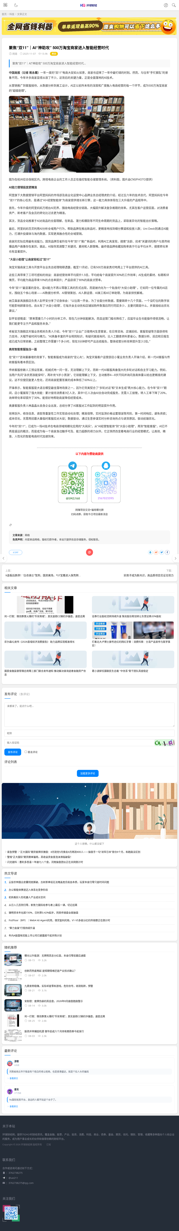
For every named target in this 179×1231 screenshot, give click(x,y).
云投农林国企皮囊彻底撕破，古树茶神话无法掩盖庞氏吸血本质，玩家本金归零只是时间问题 (59, 882)
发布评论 (13, 752)
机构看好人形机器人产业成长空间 (27, 897)
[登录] (166, 5)
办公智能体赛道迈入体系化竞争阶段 (28, 889)
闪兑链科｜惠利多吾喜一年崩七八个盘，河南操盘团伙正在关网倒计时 (45, 862)
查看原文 (14, 1078)
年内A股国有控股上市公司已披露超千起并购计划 (35, 935)
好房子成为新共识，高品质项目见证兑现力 (149, 575)
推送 (54, 53)
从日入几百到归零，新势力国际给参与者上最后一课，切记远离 (43, 905)
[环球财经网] (89, 8)
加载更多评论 (87, 773)
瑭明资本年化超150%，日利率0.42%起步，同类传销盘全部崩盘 (43, 912)
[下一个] (175, 558)
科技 (11, 14)
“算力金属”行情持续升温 (22, 928)
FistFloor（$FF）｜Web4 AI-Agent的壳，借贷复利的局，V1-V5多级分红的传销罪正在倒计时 (59, 920)
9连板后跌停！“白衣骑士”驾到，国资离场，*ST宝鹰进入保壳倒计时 (44, 575)
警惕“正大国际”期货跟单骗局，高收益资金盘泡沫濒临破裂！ (40, 857)
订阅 (48, 1144)
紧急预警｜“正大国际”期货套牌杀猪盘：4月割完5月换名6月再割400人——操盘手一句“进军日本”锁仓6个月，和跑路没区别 (73, 851)
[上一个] (3, 558)
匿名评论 (33, 752)
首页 (4, 14)
